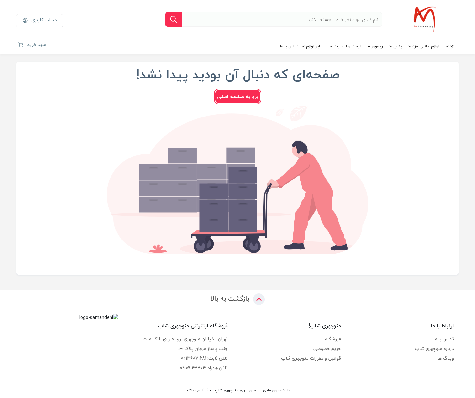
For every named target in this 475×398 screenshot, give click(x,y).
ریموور (377, 46)
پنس (397, 46)
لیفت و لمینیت (347, 46)
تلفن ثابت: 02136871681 (204, 358)
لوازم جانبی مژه (425, 46)
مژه (453, 46)
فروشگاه (333, 339)
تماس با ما (289, 46)
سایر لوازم (314, 46)
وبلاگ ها (446, 358)
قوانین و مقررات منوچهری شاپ (311, 358)
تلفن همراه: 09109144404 (204, 368)
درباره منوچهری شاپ (434, 348)
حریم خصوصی (327, 348)
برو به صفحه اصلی (237, 96)
